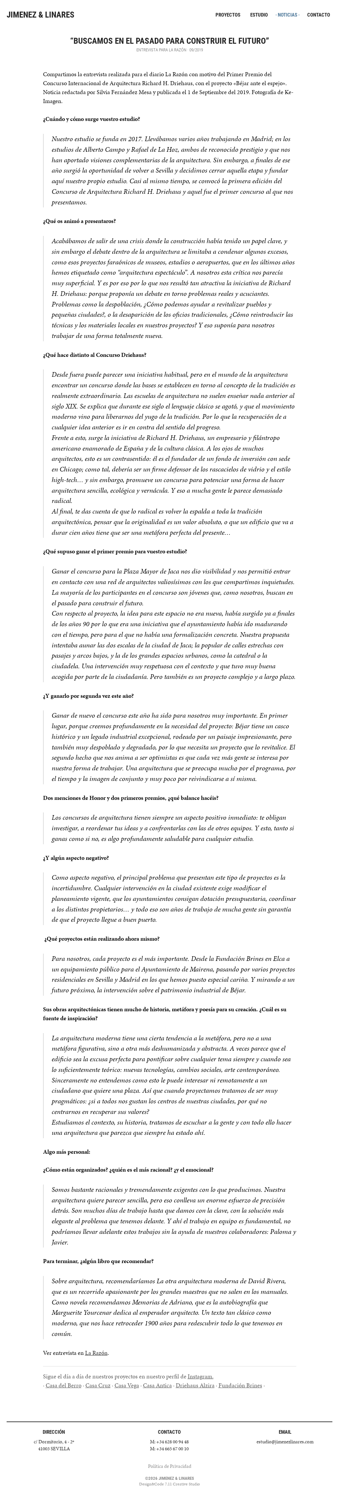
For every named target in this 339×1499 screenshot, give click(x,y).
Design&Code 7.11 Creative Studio (169, 1484)
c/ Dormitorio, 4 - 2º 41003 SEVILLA (54, 1445)
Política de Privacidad (169, 1466)
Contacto (318, 15)
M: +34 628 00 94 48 (169, 1441)
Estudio (259, 15)
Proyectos (228, 15)
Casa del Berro (63, 1385)
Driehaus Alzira (195, 1385)
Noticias (287, 15)
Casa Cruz (98, 1385)
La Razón (96, 1353)
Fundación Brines (240, 1385)
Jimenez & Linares (40, 15)
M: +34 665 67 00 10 (169, 1448)
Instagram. (201, 1376)
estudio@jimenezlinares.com (285, 1441)
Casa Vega (127, 1385)
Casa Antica (157, 1385)
